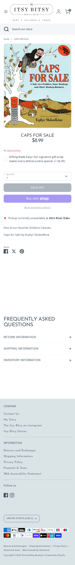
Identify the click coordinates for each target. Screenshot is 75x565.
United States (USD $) (20, 518)
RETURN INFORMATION (20, 337)
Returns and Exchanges (20, 450)
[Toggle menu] (4, 11)
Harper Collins (14, 150)
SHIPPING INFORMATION (21, 348)
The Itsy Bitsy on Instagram (23, 425)
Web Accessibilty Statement (22, 473)
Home (7, 39)
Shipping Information (18, 456)
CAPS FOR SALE (21, 39)
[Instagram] (12, 495)
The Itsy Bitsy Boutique (32, 555)
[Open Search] (6, 29)
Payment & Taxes (15, 468)
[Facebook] (6, 495)
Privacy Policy (13, 462)
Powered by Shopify (55, 555)
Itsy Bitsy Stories (15, 431)
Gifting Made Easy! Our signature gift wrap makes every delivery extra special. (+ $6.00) (37, 159)
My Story (10, 419)
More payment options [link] (37, 207)
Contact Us (11, 413)
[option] (37, 86)
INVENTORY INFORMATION (22, 360)
